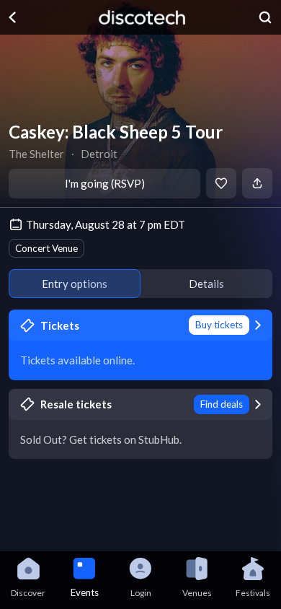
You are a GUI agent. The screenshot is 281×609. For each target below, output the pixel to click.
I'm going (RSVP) (105, 183)
